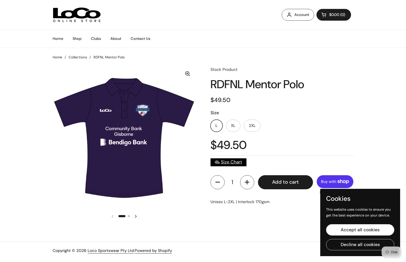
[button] (218, 182)
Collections (78, 57)
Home (57, 57)
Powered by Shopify (153, 250)
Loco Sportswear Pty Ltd (111, 250)
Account (301, 14)
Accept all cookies (360, 230)
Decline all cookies (360, 244)
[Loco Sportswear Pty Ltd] (77, 15)
